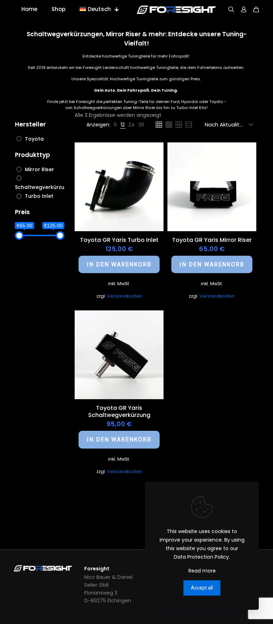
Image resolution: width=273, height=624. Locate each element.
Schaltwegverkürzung (43, 187)
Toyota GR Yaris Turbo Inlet (119, 240)
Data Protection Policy (201, 556)
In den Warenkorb (119, 264)
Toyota (34, 138)
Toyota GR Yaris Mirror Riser (212, 240)
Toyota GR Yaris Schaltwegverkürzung (119, 411)
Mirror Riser (39, 169)
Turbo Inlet (39, 196)
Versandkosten (124, 296)
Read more (202, 570)
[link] (115, 124)
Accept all (202, 588)
